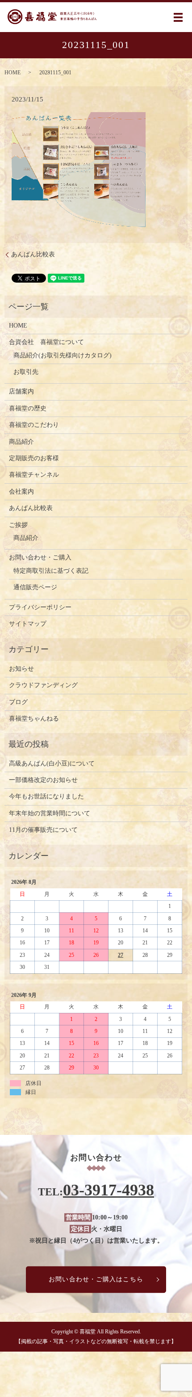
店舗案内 (21, 391)
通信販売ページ (35, 587)
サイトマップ (27, 623)
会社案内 (21, 491)
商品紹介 (21, 441)
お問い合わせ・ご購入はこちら (96, 1279)
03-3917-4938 (108, 1190)
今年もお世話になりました (46, 796)
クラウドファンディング (43, 685)
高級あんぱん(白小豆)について (52, 763)
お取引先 (25, 371)
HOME (12, 72)
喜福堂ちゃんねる (34, 718)
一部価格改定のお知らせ (43, 780)
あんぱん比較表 (33, 254)
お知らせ (21, 668)
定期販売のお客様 (34, 458)
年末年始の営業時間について (49, 813)
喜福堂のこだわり (34, 424)
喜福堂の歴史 (27, 408)
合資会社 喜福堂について (46, 342)
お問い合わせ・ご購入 (40, 557)
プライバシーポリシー (40, 607)
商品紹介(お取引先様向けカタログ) (62, 355)
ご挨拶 (18, 525)
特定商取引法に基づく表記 (50, 570)
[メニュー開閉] (178, 17)
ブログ (18, 702)
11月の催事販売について (43, 829)
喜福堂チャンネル (34, 474)
